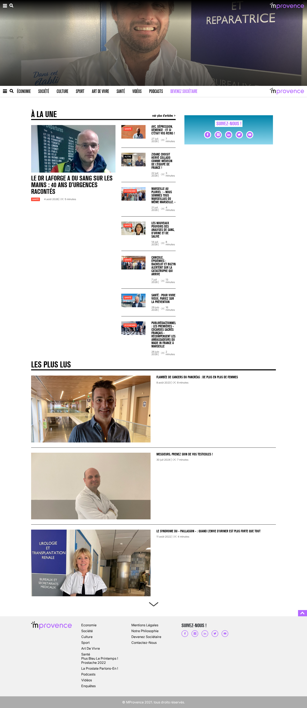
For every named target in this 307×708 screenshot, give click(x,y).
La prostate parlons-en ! (99, 668)
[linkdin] (228, 134)
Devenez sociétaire (183, 91)
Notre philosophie (145, 631)
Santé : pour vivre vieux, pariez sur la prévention (163, 298)
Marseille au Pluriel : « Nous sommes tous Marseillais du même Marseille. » (163, 195)
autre (127, 156)
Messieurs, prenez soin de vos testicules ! (184, 454)
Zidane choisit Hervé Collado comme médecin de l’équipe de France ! (161, 161)
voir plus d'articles (163, 115)
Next (153, 603)
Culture (62, 91)
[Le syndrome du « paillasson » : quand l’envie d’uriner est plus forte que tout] (91, 563)
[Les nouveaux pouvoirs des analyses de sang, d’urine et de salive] (133, 228)
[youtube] (249, 134)
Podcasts (156, 91)
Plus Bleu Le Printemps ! (99, 658)
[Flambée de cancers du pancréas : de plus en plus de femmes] (91, 409)
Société (43, 91)
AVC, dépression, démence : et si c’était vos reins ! (163, 130)
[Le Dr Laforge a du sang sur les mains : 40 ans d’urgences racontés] (73, 149)
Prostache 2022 (93, 662)
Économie (24, 91)
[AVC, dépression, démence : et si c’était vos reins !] (133, 132)
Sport (80, 91)
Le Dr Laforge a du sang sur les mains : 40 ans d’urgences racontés (72, 184)
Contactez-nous (144, 642)
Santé (121, 91)
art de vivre (90, 648)
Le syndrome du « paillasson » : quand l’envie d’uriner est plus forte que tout (208, 531)
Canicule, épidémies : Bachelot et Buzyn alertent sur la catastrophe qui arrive (163, 266)
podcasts (88, 674)
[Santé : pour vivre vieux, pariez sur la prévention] (133, 300)
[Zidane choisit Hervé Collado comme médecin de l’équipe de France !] (133, 159)
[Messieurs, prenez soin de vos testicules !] (91, 486)
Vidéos (137, 91)
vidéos (86, 680)
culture (87, 637)
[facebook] (207, 134)
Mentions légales (144, 625)
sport (85, 642)
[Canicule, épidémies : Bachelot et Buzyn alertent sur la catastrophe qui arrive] (133, 262)
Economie (130, 191)
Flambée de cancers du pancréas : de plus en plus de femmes (197, 377)
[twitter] (239, 134)
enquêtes (88, 686)
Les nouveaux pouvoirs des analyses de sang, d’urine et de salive (163, 229)
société (87, 631)
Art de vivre (100, 91)
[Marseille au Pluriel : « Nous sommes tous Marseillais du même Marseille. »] (133, 194)
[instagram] (218, 134)
